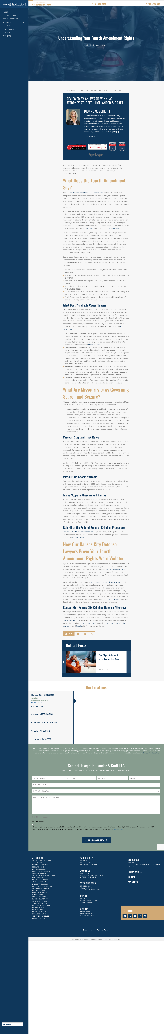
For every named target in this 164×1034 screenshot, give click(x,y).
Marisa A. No (37, 910)
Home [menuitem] (5, 12)
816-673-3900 (36, 703)
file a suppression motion (116, 569)
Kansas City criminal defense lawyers (106, 582)
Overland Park (112, 623)
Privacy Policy (118, 829)
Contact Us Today (43, 5)
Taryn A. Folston (39, 897)
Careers (131, 867)
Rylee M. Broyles (39, 878)
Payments (133, 882)
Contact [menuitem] (6, 32)
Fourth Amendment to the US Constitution (85, 193)
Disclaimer (88, 930)
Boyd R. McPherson (40, 880)
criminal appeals (112, 599)
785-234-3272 (85, 899)
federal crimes (78, 537)
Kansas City (86, 858)
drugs (89, 228)
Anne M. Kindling (39, 882)
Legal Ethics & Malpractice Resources (144, 865)
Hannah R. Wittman (40, 899)
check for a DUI (94, 345)
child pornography (111, 228)
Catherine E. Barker (40, 888)
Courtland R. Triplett (41, 912)
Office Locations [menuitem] (10, 19)
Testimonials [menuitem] (8, 29)
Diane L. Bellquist (39, 869)
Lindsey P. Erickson (40, 884)
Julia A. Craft (38, 863)
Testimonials (135, 871)
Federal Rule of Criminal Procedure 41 (79, 532)
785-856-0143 (85, 873)
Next (129, 662)
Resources (133, 859)
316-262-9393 (100, 3)
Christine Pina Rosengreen (43, 875)
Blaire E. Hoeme (38, 918)
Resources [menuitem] (8, 26)
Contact (132, 877)
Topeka (79, 626)
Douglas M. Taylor (40, 892)
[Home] (14, 4)
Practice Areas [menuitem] (9, 15)
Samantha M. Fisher (40, 914)
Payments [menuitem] (7, 36)
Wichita (122, 623)
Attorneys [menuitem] (7, 22)
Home (64, 90)
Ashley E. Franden (39, 901)
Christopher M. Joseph (41, 860)
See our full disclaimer (151, 753)
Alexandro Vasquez (40, 916)
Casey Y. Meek (37, 895)
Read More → (90, 136)
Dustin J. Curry (38, 890)
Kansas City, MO (89, 623)
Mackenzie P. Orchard (41, 905)
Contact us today (70, 620)
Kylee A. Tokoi (38, 907)
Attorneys (37, 858)
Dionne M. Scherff (40, 865)
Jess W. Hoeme (38, 867)
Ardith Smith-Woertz (41, 871)
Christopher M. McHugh (42, 886)
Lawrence (67, 626)
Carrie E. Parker (39, 873)
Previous (64, 662)
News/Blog (73, 90)
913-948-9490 (85, 886)
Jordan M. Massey (39, 903)
